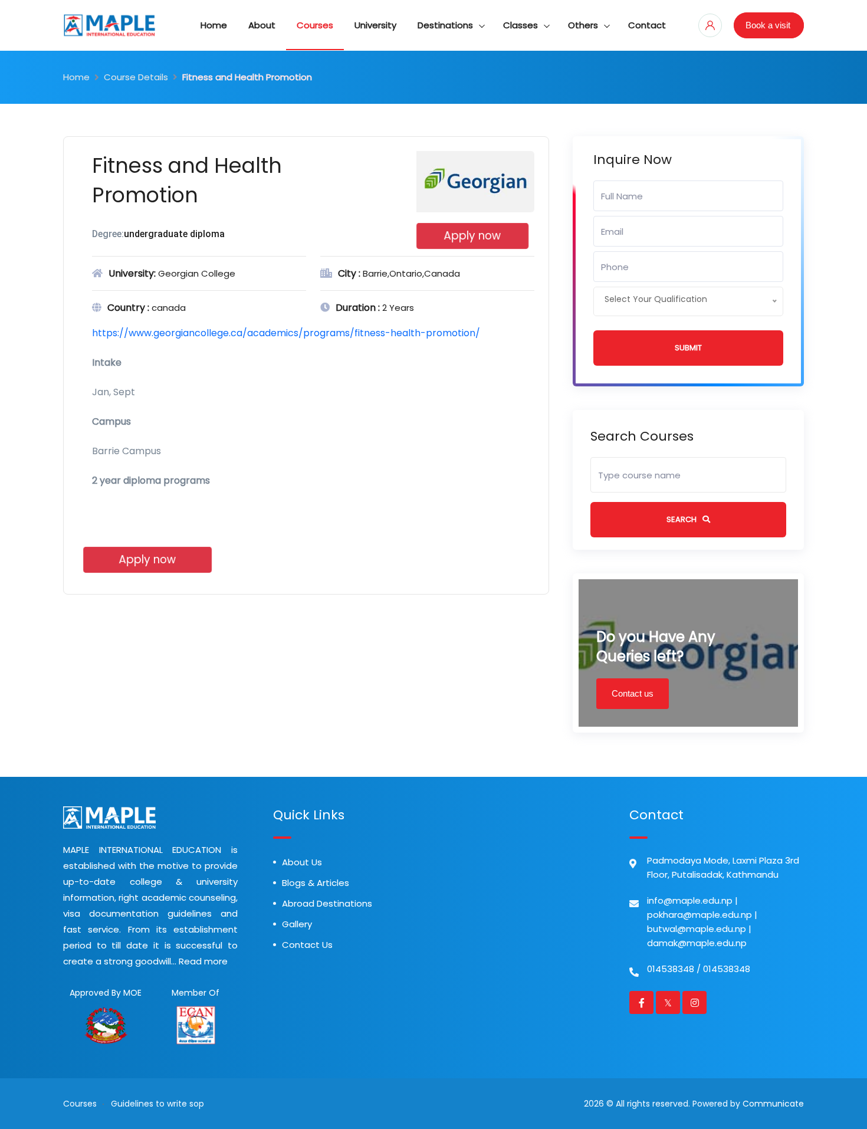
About (261, 25)
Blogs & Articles (315, 883)
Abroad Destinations (327, 903)
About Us (302, 862)
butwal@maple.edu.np (696, 929)
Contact (647, 25)
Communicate (773, 1104)
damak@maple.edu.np (697, 943)
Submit (688, 347)
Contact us (632, 693)
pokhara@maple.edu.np (699, 914)
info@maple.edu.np (690, 900)
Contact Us (307, 944)
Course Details (136, 77)
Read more (203, 961)
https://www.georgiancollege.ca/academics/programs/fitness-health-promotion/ (286, 333)
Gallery (297, 924)
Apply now (472, 235)
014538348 (670, 969)
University (375, 25)
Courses (315, 25)
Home (214, 25)
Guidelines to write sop (157, 1104)
